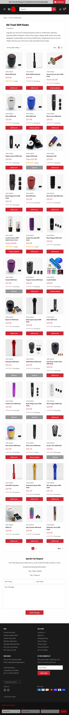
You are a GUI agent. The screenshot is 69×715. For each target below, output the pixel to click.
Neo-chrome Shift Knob (12, 445)
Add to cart (14, 88)
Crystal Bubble (51, 280)
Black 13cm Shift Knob (54, 116)
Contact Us (41, 632)
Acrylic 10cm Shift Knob (54, 445)
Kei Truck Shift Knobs (15, 18)
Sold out (34, 167)
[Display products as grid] (59, 47)
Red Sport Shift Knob (12, 362)
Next (59, 548)
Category (43, 708)
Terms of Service (43, 647)
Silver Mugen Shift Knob (54, 403)
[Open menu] (4, 9)
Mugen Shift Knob (31, 156)
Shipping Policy (43, 638)
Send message (34, 612)
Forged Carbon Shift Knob (34, 280)
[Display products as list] (62, 47)
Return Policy (42, 641)
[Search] (54, 9)
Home (5, 18)
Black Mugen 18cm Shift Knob (34, 405)
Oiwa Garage (9, 72)
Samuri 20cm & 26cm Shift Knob (55, 75)
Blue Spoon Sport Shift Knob (54, 486)
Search (64, 711)
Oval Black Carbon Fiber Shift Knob (54, 363)
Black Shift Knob (10, 74)
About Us (41, 635)
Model (23, 708)
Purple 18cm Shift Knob (13, 403)
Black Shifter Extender (33, 74)
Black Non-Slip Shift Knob (55, 196)
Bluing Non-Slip (52, 156)
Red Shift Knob (31, 196)
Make (3, 708)
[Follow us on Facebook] (5, 690)
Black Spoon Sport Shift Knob (33, 321)
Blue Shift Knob (31, 116)
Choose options (55, 88)
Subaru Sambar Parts (11, 635)
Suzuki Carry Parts (10, 638)
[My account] (60, 9)
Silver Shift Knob (10, 116)
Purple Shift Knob (11, 280)
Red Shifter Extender (12, 485)
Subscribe (60, 2)
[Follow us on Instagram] (8, 690)
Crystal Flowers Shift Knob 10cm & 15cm (12, 239)
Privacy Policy (42, 644)
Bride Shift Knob (52, 320)
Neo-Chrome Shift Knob (33, 527)
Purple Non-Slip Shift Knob (33, 239)
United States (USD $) (11, 682)
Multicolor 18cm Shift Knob (53, 528)
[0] (64, 9)
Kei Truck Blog (42, 650)
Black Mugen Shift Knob (54, 238)
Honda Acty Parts (9, 632)
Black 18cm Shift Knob (33, 445)
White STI (8, 527)
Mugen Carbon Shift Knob (13, 156)
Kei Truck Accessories (11, 647)
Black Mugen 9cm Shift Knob (12, 197)
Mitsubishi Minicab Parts (12, 644)
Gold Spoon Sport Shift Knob (33, 486)
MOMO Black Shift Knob (33, 362)
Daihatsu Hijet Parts (10, 641)
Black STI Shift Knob (11, 320)
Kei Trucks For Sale (10, 650)
